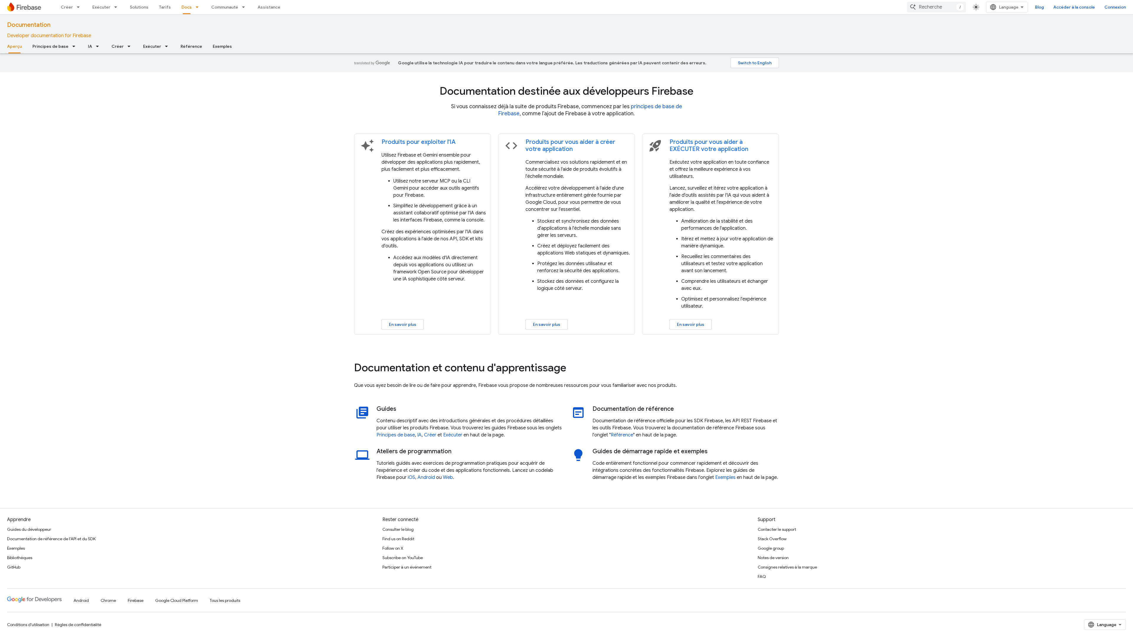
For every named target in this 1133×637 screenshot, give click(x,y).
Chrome (108, 600)
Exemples (222, 46)
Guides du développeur (29, 529)
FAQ (762, 576)
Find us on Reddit (398, 538)
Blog (1039, 7)
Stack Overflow (772, 538)
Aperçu (14, 46)
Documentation (28, 25)
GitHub (13, 567)
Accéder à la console (1074, 7)
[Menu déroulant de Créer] (80, 7)
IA (90, 46)
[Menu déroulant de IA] (99, 46)
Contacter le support (777, 529)
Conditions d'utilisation (28, 624)
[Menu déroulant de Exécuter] (117, 7)
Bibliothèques (19, 557)
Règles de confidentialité (78, 624)
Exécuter (101, 7)
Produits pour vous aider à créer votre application (570, 145)
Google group (771, 548)
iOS (411, 477)
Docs (186, 7)
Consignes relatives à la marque (787, 567)
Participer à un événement (406, 567)
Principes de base (50, 46)
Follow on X (392, 548)
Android (426, 477)
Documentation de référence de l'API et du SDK (51, 538)
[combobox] (936, 7)
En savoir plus (402, 324)
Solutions (139, 7)
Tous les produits (225, 600)
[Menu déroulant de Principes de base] (75, 46)
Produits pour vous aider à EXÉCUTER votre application (708, 145)
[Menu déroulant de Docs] (199, 7)
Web (448, 477)
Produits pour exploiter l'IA (419, 142)
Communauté (224, 7)
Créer (67, 7)
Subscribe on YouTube (402, 557)
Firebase (135, 600)
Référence (191, 46)
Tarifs (165, 7)
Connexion (1115, 7)
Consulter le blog (398, 529)
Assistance (269, 7)
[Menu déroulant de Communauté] (245, 7)
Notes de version (773, 557)
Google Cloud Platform (176, 600)
